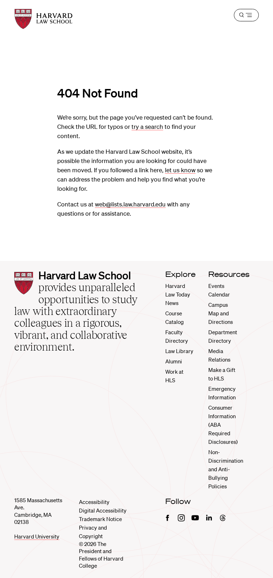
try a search (147, 126)
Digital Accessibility (103, 510)
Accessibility (94, 501)
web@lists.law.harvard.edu (130, 204)
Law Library (179, 350)
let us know (180, 170)
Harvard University (36, 536)
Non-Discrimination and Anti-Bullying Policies (225, 469)
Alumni (173, 361)
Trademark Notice (100, 518)
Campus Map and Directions (220, 313)
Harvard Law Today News (177, 294)
